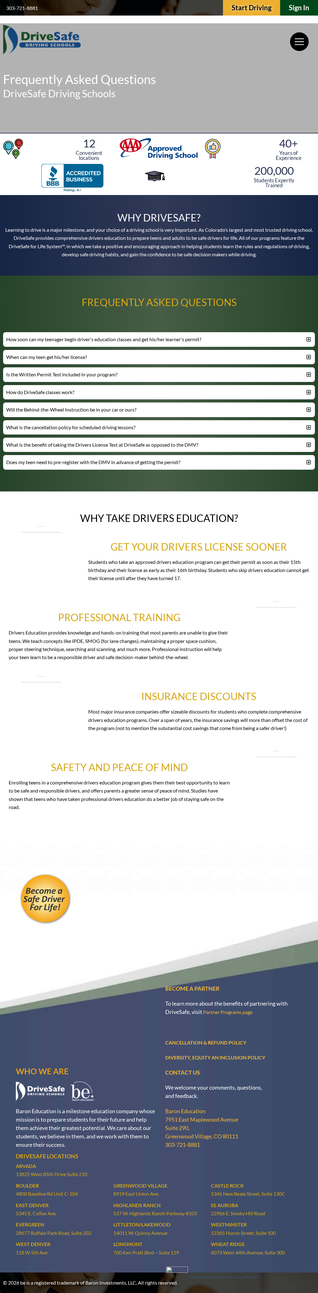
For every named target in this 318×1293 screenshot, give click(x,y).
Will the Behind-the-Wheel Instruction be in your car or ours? (71, 409)
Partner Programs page (227, 1012)
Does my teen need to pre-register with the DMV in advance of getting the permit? (93, 462)
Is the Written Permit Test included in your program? (61, 374)
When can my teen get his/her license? (46, 357)
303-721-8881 (22, 8)
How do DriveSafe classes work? (40, 392)
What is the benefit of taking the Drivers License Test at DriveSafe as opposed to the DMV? (102, 445)
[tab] (159, 339)
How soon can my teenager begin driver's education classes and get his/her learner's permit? (103, 339)
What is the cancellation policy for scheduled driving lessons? (70, 427)
